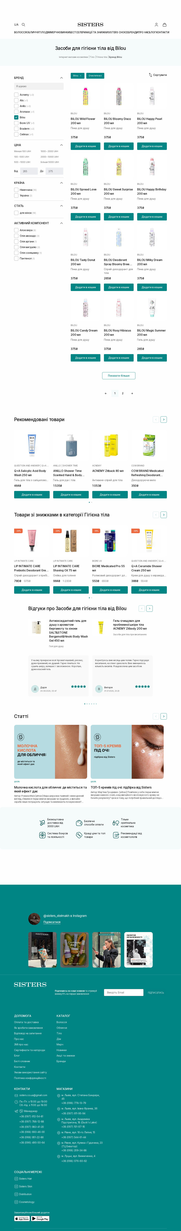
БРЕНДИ (133, 32)
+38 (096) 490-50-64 (32, 1142)
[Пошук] (23, 24)
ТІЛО (42, 32)
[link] (164, 24)
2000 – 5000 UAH (50, 156)
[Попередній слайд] (156, 419)
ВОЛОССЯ (20, 32)
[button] (77, 76)
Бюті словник (22, 1061)
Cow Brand (137, 465)
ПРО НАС (143, 32)
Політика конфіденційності (30, 1077)
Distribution (25, 1194)
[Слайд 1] (84, 703)
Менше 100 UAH (22, 151)
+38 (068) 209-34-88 (74, 1150)
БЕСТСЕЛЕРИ (78, 32)
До (42, 171)
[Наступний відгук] (149, 608)
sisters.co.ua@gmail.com (33, 1095)
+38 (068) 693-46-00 (32, 1131)
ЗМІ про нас (21, 1044)
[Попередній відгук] (142, 608)
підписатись (156, 992)
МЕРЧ (53, 32)
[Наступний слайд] (163, 419)
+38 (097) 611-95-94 (73, 1113)
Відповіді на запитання (28, 1033)
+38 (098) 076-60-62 (74, 1160)
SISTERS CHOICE (118, 32)
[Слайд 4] (91, 703)
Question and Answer (27, 465)
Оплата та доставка (26, 1022)
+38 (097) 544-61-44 (74, 1137)
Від (16, 171)
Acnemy (96, 465)
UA (16, 24)
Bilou (74, 113)
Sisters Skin (25, 1186)
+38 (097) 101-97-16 (73, 1126)
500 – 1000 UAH (22, 162)
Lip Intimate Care (24, 561)
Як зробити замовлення (28, 1027)
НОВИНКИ (63, 32)
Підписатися (51, 922)
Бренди (61, 1061)
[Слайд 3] (89, 703)
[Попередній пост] (34, 950)
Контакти (19, 1066)
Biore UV (97, 561)
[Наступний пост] (147, 950)
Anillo (57, 465)
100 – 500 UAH (21, 156)
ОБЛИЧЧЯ (33, 32)
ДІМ (47, 32)
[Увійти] (156, 24)
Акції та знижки (66, 1055)
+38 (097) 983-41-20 (31, 1126)
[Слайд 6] (96, 703)
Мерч (60, 1044)
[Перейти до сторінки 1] (89, 502)
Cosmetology (26, 1201)
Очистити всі (95, 75)
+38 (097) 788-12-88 (31, 1121)
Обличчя (62, 1027)
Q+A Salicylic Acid (46, 465)
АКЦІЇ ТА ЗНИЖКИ (97, 32)
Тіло (59, 1033)
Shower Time (70, 465)
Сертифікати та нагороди (29, 1050)
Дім (59, 1038)
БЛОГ (152, 32)
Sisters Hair (25, 1178)
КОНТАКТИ (162, 32)
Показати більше (119, 375)
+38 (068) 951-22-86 (31, 1137)
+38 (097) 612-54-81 (31, 1116)
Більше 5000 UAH (50, 162)
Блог (17, 1055)
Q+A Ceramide (163, 561)
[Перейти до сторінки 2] (91, 502)
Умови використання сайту (30, 1072)
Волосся (62, 1022)
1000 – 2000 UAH (49, 151)
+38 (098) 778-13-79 (74, 1102)
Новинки (62, 1050)
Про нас (19, 1038)
